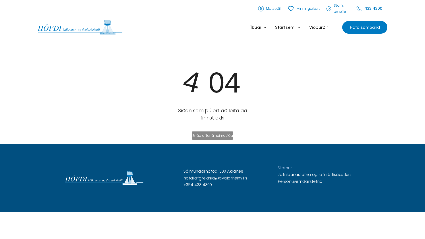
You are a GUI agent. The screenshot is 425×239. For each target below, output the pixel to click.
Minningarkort (308, 8)
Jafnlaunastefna (294, 174)
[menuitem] (258, 27)
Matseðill (273, 8)
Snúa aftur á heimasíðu (212, 135)
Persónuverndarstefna (300, 181)
